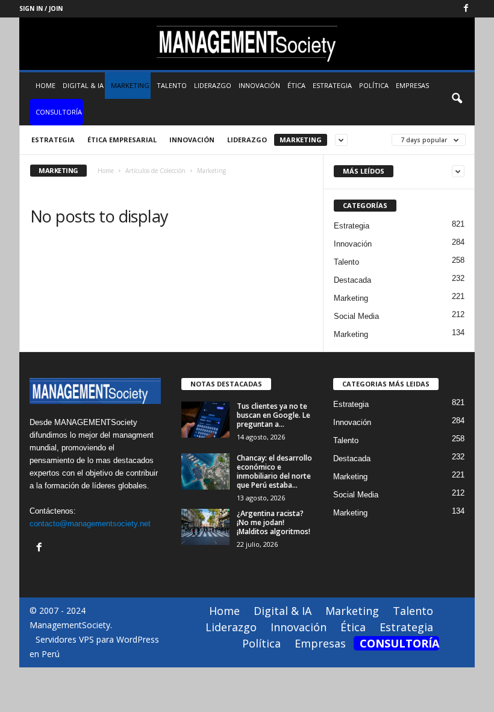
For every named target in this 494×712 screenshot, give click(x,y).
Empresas (412, 85)
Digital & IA (83, 85)
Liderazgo (212, 85)
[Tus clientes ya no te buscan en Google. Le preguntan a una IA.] (205, 420)
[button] (456, 99)
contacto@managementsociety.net (90, 523)
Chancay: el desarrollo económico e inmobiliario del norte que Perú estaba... (274, 471)
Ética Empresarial (122, 139)
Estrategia (332, 85)
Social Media (356, 316)
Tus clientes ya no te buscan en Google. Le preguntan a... (273, 415)
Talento (172, 85)
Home (45, 85)
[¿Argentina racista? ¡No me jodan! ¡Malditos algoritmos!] (205, 527)
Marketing (130, 85)
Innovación (259, 85)
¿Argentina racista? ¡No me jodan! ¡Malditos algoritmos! (273, 522)
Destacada (352, 280)
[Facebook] (465, 8)
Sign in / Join (41, 8)
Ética (296, 85)
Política (374, 85)
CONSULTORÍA (59, 111)
